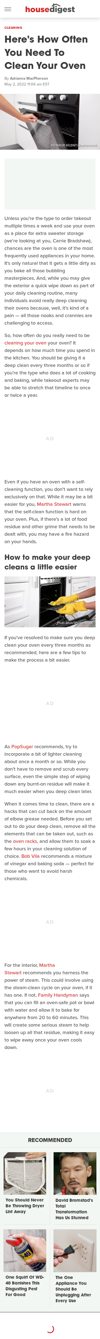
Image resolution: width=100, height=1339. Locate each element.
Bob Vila (30, 856)
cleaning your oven (25, 342)
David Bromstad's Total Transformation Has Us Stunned (74, 1209)
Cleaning (13, 27)
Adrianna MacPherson (29, 78)
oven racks (25, 841)
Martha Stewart (54, 504)
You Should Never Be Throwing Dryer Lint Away (25, 1206)
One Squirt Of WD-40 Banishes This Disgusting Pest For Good (25, 1286)
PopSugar (22, 746)
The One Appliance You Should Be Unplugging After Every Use (73, 1289)
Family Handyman (58, 995)
